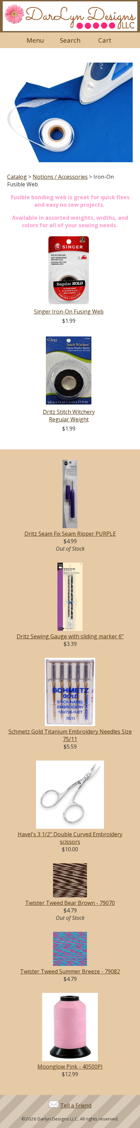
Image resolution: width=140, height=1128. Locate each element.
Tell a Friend (75, 1105)
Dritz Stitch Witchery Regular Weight (69, 415)
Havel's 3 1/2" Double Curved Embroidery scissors (70, 837)
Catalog (17, 176)
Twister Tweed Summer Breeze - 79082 (70, 971)
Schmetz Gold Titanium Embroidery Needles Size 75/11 (70, 735)
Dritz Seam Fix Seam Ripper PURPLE (70, 533)
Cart (104, 40)
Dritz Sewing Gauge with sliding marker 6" (70, 636)
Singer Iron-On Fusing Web (69, 311)
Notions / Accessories (60, 176)
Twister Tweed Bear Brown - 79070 (70, 903)
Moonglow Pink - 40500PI (70, 1066)
